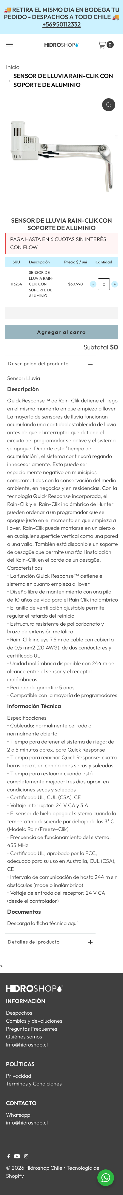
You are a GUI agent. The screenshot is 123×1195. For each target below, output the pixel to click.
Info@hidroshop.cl (27, 1044)
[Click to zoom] (108, 104)
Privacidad (18, 1075)
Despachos (19, 1012)
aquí (73, 923)
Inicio (12, 67)
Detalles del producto (34, 942)
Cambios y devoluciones (34, 1020)
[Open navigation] (9, 44)
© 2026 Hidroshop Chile (34, 1167)
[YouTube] (17, 1156)
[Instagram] (26, 1156)
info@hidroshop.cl (27, 1122)
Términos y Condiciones (34, 1083)
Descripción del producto (38, 363)
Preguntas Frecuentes (31, 1028)
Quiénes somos (24, 1036)
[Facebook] (8, 1156)
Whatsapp (18, 1114)
